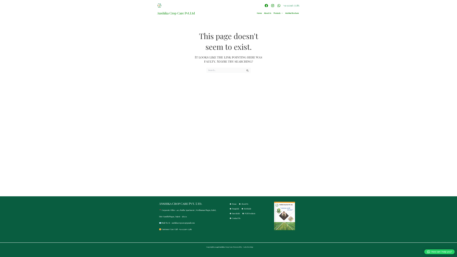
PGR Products (250, 213)
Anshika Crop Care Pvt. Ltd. (180, 203)
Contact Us (236, 218)
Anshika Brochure (292, 13)
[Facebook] (266, 5)
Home (259, 13)
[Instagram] (272, 5)
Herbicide (247, 209)
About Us (267, 13)
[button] (439, 251)
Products (277, 13)
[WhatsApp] (279, 5)
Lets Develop (248, 247)
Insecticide (236, 213)
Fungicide (235, 209)
